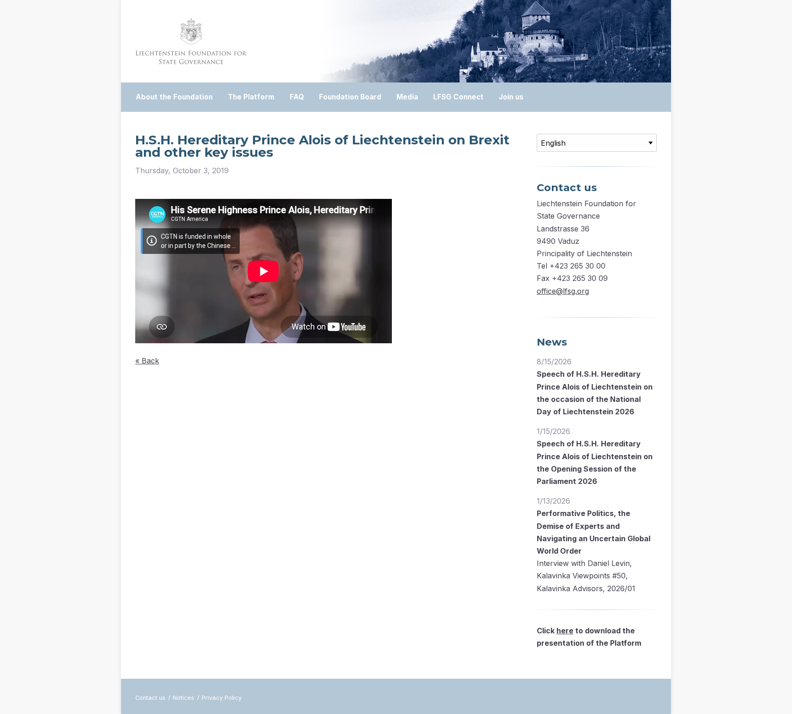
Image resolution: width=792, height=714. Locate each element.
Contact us (151, 697)
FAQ (297, 97)
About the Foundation (174, 97)
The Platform (251, 97)
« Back (147, 360)
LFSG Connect (458, 97)
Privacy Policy (222, 697)
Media (407, 97)
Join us (511, 97)
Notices (184, 697)
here (564, 630)
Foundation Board (350, 97)
